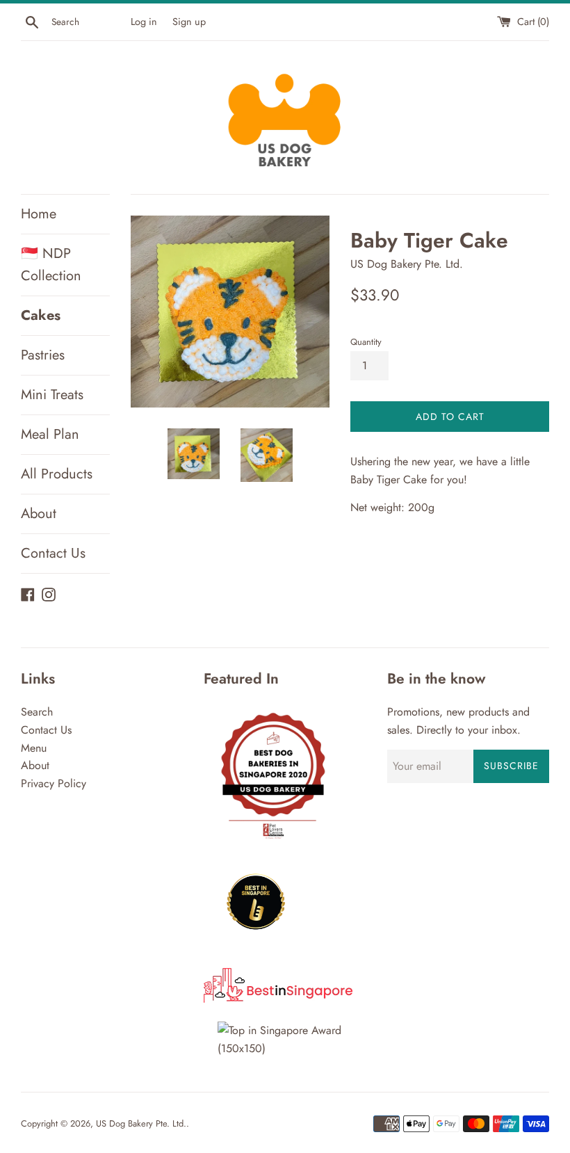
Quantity (366, 341)
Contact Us (53, 553)
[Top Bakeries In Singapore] (285, 1048)
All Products (56, 474)
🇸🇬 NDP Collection (51, 264)
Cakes (40, 315)
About (38, 513)
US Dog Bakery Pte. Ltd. (141, 1123)
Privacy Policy (53, 783)
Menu (34, 748)
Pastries (43, 355)
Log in (144, 22)
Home (38, 214)
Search (37, 712)
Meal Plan (50, 434)
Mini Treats (52, 395)
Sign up (189, 22)
